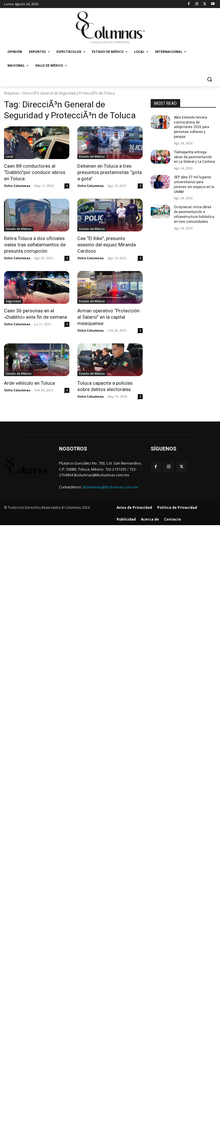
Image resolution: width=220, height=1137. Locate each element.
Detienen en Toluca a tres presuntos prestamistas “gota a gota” (109, 172)
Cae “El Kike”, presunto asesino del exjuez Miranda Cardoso (106, 244)
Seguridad (13, 301)
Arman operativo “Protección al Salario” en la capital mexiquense (108, 317)
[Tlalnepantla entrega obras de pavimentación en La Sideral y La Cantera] (160, 157)
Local (9, 156)
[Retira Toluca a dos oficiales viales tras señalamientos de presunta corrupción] (36, 215)
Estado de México (92, 156)
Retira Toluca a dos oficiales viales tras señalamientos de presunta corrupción (35, 244)
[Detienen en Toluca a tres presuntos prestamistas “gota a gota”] (110, 142)
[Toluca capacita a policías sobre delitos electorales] (110, 359)
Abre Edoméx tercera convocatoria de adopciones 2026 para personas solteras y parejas (191, 127)
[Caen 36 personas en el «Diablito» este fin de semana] (36, 287)
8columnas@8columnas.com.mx (110, 487)
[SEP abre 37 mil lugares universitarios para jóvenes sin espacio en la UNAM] (160, 182)
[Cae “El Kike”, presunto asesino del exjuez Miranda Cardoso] (110, 215)
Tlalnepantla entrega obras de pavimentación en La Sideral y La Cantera (194, 157)
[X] (204, 4)
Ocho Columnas (17, 185)
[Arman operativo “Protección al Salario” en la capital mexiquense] (110, 287)
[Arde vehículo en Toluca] (36, 359)
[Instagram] (197, 4)
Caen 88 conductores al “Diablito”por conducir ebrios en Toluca (34, 172)
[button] (209, 79)
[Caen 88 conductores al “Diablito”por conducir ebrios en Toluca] (36, 142)
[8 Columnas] (110, 28)
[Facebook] (189, 4)
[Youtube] (212, 4)
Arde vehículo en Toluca (29, 383)
